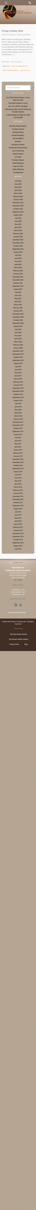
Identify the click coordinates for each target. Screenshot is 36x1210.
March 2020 (18, 342)
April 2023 (18, 227)
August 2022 (18, 252)
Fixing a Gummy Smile (12, 31)
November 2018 (18, 391)
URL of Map (18, 580)
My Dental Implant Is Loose (18, 103)
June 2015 (18, 515)
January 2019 (18, 385)
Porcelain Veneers (18, 160)
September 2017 (18, 431)
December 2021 (18, 277)
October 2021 (18, 283)
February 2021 (18, 308)
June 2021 (18, 295)
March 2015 (18, 524)
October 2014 (18, 539)
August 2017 (18, 434)
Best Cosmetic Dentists (10, 70)
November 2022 (18, 243)
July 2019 (18, 366)
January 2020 (18, 348)
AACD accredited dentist (20, 66)
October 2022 (18, 246)
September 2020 (18, 323)
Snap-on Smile (18, 166)
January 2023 (18, 236)
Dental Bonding (18, 132)
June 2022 (18, 258)
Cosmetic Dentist (18, 129)
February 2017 (18, 453)
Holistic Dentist (18, 154)
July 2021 (18, 292)
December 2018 (18, 388)
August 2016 (18, 471)
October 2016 (18, 465)
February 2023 (18, 233)
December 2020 (18, 314)
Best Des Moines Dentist (18, 126)
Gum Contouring (16, 62)
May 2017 (18, 444)
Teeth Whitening (18, 169)
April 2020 (18, 339)
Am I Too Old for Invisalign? (18, 106)
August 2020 (18, 326)
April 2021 (18, 301)
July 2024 (18, 181)
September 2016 (18, 468)
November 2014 (18, 536)
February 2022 (18, 270)
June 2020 (18, 332)
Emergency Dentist (18, 144)
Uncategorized (18, 172)
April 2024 (18, 190)
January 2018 (18, 419)
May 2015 (18, 518)
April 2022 (18, 264)
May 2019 (18, 373)
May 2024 (18, 187)
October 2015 (18, 502)
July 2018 (18, 403)
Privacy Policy (18, 628)
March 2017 (18, 450)
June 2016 (18, 478)
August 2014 (18, 546)
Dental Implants (18, 138)
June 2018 (18, 407)
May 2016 (18, 481)
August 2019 (18, 363)
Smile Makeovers (18, 163)
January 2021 (18, 311)
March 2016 (18, 487)
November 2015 (18, 499)
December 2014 (18, 533)
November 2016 (18, 462)
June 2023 (18, 221)
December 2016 (18, 459)
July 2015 (18, 512)
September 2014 (18, 543)
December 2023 (18, 202)
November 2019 (18, 354)
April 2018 (18, 413)
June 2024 (18, 184)
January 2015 (18, 530)
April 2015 (18, 521)
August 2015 (18, 509)
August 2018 (18, 400)
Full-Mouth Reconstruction (18, 147)
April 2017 (18, 447)
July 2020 (18, 329)
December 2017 (18, 422)
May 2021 (18, 298)
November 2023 (18, 206)
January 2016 (18, 493)
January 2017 (18, 456)
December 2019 (18, 351)
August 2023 (18, 215)
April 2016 (18, 484)
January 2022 (18, 274)
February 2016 (18, 490)
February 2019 (18, 382)
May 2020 (18, 335)
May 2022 (18, 261)
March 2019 (18, 379)
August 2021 (18, 289)
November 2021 (18, 280)
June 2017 (18, 441)
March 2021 (18, 304)
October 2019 (18, 357)
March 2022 (18, 267)
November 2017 (18, 425)
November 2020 (18, 317)
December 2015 (18, 496)
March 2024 (18, 193)
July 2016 (18, 475)
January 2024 (18, 199)
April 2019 (18, 376)
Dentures (18, 141)
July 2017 (18, 437)
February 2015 (18, 527)
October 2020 (18, 320)
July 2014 (18, 549)
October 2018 (18, 394)
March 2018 (18, 416)
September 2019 (18, 360)
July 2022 (18, 255)
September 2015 (18, 505)
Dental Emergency (18, 135)
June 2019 (18, 369)
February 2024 (18, 196)
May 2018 (18, 410)
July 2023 (18, 218)
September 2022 (18, 249)
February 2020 (18, 345)
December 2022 (18, 240)
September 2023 (18, 212)
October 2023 (18, 209)
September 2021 (18, 286)
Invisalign (18, 157)
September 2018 (18, 397)
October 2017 (18, 428)
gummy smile (25, 70)
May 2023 (18, 224)
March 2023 (18, 230)
